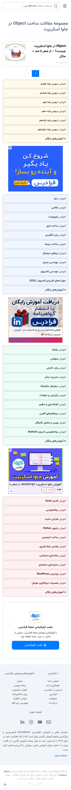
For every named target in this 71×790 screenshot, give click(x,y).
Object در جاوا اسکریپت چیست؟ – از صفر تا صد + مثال (49, 51)
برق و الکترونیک (19, 694)
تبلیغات (53, 699)
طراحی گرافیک (20, 699)
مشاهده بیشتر (60, 755)
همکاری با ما (53, 686)
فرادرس (53, 694)
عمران (20, 681)
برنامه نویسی (19, 686)
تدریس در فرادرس (53, 690)
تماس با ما (53, 681)
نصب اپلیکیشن (34, 645)
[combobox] (29, 5)
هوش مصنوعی (19, 690)
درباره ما (53, 703)
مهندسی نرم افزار (19, 703)
